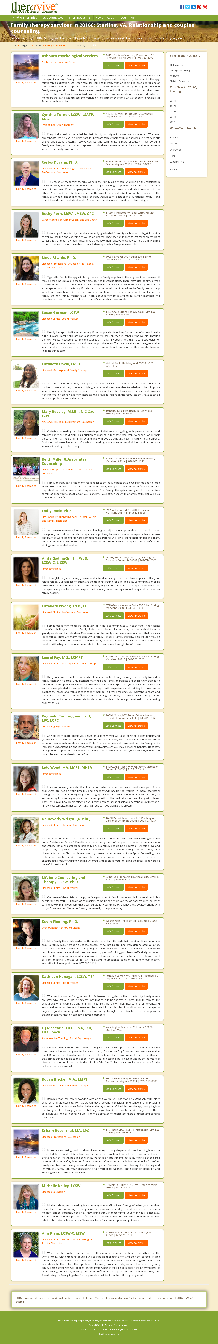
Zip (14, 45)
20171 (173, 122)
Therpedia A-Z (79, 18)
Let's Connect (113, 65)
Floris (172, 155)
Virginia (25, 45)
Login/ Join (128, 18)
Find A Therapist (25, 18)
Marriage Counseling (180, 70)
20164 (173, 100)
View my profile (136, 65)
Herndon (174, 137)
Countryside (175, 149)
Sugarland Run (177, 161)
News (99, 18)
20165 (173, 116)
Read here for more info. (109, 1334)
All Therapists (176, 65)
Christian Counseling (179, 81)
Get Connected (53, 18)
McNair (173, 143)
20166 (38, 45)
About (111, 18)
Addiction (174, 75)
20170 (173, 106)
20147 (173, 111)
